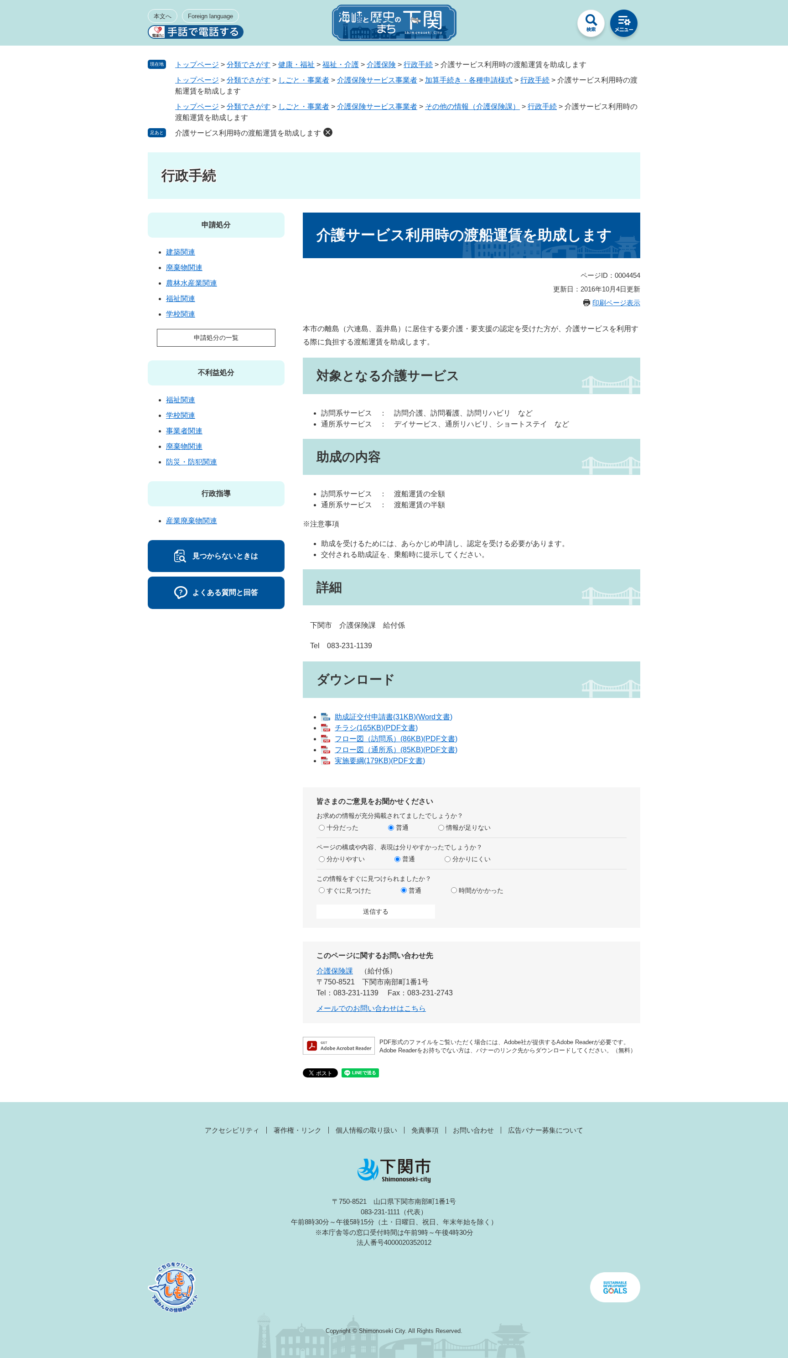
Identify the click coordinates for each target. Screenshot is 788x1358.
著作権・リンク (297, 1130)
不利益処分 (216, 372)
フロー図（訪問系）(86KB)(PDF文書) (396, 739)
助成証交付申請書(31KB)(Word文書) (393, 717)
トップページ (197, 64)
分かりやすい (346, 859)
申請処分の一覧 (216, 337)
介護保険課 (334, 971)
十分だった (342, 827)
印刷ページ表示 (616, 302)
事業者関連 (184, 431)
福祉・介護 (340, 64)
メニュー (623, 25)
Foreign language (210, 16)
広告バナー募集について (545, 1130)
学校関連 (180, 314)
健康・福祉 (296, 64)
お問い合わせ (473, 1130)
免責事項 (425, 1130)
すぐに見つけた (349, 890)
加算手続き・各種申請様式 (469, 80)
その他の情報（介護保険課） (472, 106)
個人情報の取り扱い (366, 1130)
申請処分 (216, 225)
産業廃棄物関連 (191, 521)
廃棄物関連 (184, 267)
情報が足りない (468, 827)
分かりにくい (471, 859)
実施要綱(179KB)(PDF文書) (380, 761)
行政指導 (216, 493)
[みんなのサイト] (558, 25)
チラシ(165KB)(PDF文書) (376, 728)
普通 (402, 827)
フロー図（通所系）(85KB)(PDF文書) (396, 750)
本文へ (162, 16)
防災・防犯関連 (191, 462)
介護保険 (381, 64)
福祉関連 (180, 298)
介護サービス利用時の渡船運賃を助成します (248, 133)
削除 (327, 132)
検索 (591, 25)
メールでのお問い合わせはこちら (371, 1008)
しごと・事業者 (303, 80)
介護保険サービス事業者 (377, 80)
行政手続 (418, 64)
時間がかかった (481, 890)
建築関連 (180, 252)
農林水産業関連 (191, 283)
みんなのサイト (558, 25)
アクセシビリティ (232, 1130)
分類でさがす (248, 64)
